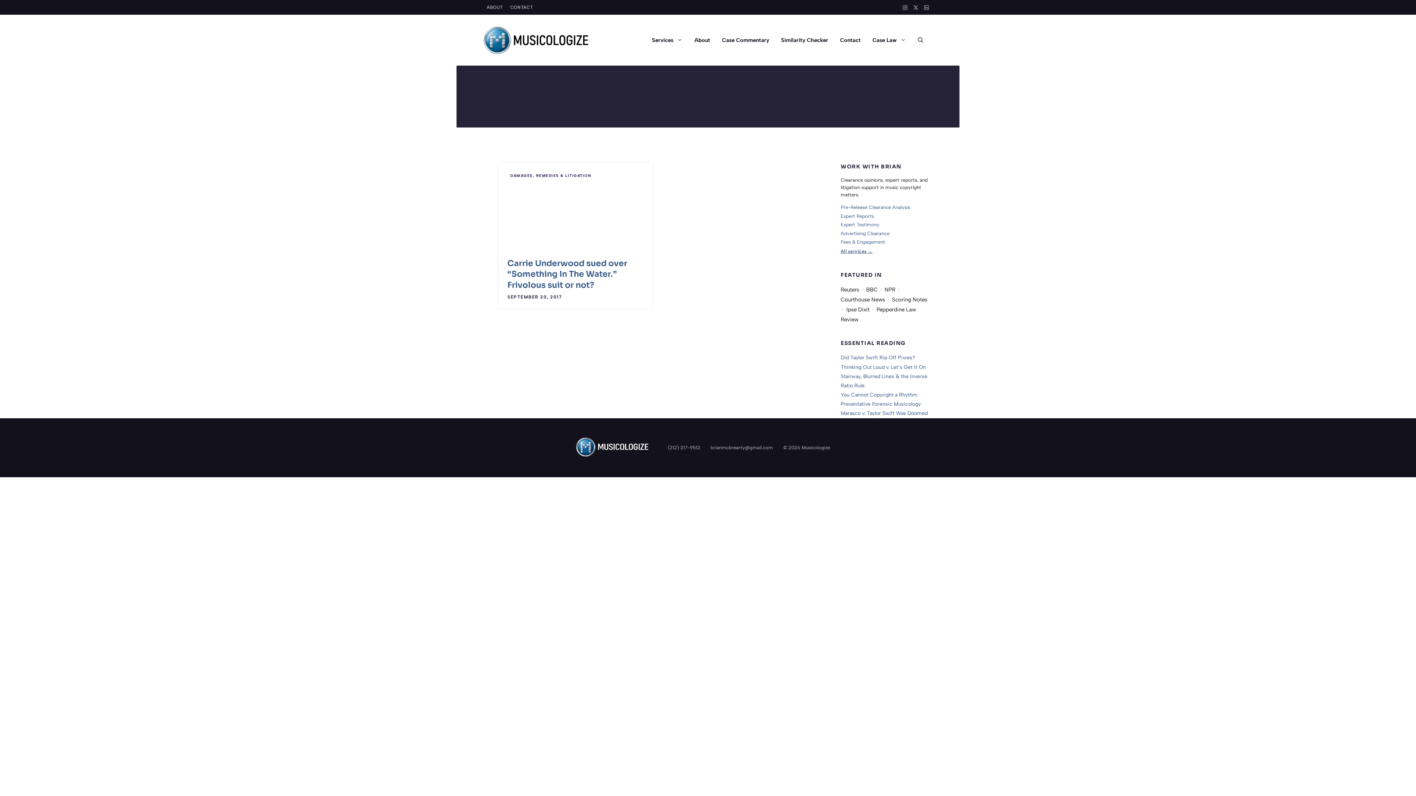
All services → (857, 251)
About (495, 7)
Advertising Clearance (865, 233)
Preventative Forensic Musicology (881, 404)
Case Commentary (745, 40)
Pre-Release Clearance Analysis (875, 207)
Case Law (884, 40)
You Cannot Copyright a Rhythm (879, 395)
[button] (920, 40)
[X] (916, 7)
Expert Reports (857, 216)
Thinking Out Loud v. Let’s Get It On (883, 367)
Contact (521, 7)
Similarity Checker (804, 40)
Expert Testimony (860, 224)
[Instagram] (905, 7)
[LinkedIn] (926, 7)
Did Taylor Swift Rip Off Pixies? (878, 358)
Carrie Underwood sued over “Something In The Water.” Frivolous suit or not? (567, 274)
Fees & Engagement (863, 242)
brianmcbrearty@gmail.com (742, 447)
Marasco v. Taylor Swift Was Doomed (884, 413)
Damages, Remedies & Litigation (550, 175)
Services (662, 40)
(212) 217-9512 (684, 447)
